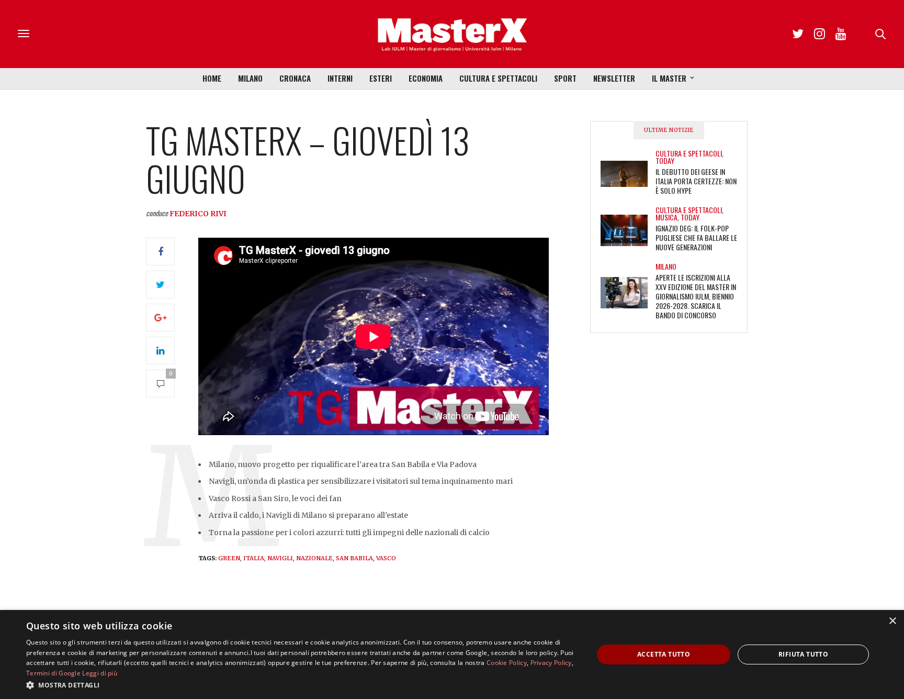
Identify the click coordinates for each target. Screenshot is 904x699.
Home (211, 78)
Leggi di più (99, 673)
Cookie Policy (507, 662)
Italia (253, 558)
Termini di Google (53, 673)
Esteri (380, 78)
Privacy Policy (551, 662)
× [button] (892, 621)
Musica (666, 217)
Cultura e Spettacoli (498, 78)
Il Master (669, 78)
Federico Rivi (198, 213)
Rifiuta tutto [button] (803, 654)
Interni (340, 78)
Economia (426, 78)
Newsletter (614, 78)
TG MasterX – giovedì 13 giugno (307, 159)
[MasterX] (452, 34)
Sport (565, 78)
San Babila (354, 558)
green (229, 558)
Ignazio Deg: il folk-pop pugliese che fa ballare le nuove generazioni (696, 237)
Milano (250, 78)
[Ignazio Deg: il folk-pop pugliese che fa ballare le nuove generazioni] (628, 230)
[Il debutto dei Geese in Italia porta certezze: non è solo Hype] (628, 174)
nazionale (314, 558)
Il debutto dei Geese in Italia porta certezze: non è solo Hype (696, 181)
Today (665, 160)
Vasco (386, 558)
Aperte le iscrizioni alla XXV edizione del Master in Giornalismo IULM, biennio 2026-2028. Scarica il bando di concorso (696, 296)
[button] (301, 685)
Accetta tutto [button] (663, 654)
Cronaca (295, 78)
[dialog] (452, 654)
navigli (280, 558)
